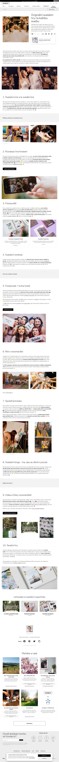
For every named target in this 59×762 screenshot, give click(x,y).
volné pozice (42, 750)
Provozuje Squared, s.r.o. (42, 752)
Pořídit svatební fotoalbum (9, 168)
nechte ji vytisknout (22, 410)
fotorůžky (18, 303)
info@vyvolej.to (33, 752)
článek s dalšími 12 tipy (20, 563)
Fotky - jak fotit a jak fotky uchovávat (29, 684)
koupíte (37, 299)
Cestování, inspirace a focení (11, 686)
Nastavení (44, 758)
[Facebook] (46, 34)
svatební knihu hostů (29, 295)
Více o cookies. (32, 757)
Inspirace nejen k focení (29, 686)
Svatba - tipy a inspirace (23, 637)
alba (30, 216)
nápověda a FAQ (17, 750)
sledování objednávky (25, 750)
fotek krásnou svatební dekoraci (39, 504)
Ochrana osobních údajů (17, 752)
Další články (29, 723)
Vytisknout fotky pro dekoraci (10, 513)
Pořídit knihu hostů (8, 309)
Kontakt (37, 750)
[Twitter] (52, 34)
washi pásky (27, 303)
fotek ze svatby (17, 209)
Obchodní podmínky (26, 752)
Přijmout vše (44, 755)
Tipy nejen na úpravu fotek (35, 637)
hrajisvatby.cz (9, 392)
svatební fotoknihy (12, 216)
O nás (33, 750)
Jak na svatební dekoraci (38, 508)
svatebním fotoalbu (17, 164)
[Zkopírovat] (55, 34)
